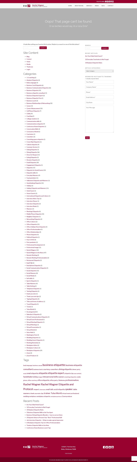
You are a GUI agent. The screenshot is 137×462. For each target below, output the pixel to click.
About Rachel (79, 5)
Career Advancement (33, 108)
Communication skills (32, 121)
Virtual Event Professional (34, 319)
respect (36, 389)
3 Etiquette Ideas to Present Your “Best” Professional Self (44, 417)
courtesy (46, 369)
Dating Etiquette (31, 149)
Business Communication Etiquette (37, 88)
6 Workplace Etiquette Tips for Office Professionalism (43, 423)
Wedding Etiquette (32, 337)
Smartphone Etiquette (33, 265)
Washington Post (31, 335)
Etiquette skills (31, 173)
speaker (69, 389)
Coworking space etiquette (34, 139)
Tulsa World (30, 309)
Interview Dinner (31, 201)
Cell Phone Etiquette (32, 111)
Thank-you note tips (32, 296)
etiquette (43, 373)
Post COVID (30, 240)
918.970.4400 (100, 1)
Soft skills (29, 278)
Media (97, 5)
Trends (28, 306)
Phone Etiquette (31, 234)
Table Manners (31, 283)
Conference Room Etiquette (35, 126)
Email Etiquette (31, 162)
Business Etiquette (32, 90)
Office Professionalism (33, 229)
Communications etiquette (34, 124)
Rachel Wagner (31, 250)
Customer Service (32, 147)
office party (54, 380)
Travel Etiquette (31, 304)
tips (42, 393)
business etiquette (54, 364)
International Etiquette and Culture (37, 196)
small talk (49, 389)
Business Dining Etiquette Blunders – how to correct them (44, 415)
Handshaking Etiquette (33, 183)
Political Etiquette (32, 237)
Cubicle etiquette (31, 144)
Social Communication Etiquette (36, 268)
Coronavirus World (32, 131)
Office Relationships (32, 232)
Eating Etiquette (31, 157)
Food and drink (31, 178)
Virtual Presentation (32, 327)
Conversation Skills (32, 129)
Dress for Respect (32, 155)
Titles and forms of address (34, 301)
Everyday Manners (32, 175)
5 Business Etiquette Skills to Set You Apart (39, 412)
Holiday (28, 186)
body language (27, 365)
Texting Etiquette (31, 291)
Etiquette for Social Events (34, 170)
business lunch (38, 369)
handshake (27, 377)
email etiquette (32, 373)
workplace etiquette (43, 396)
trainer (47, 393)
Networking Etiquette (33, 219)
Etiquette (29, 167)
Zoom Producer (31, 355)
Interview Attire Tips (32, 198)
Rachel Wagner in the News (35, 252)
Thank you (29, 67)
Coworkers (29, 137)
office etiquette (43, 380)
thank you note (31, 294)
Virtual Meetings (31, 325)
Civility (28, 113)
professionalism (72, 380)
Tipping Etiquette (32, 299)
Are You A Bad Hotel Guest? (35, 404)
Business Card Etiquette (34, 85)
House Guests (30, 193)
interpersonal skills (50, 377)
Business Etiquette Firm (33, 98)
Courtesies (29, 134)
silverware (42, 389)
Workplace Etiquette (33, 350)
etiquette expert (56, 373)
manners (61, 377)
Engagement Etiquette (33, 165)
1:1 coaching (30, 77)
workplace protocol (56, 396)
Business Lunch (31, 101)
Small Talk (29, 263)
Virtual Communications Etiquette (37, 317)
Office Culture (31, 222)
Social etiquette (31, 270)
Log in (28, 69)
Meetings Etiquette (32, 211)
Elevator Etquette (32, 160)
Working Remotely (32, 343)
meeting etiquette (70, 377)
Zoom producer (67, 396)
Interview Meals (31, 206)
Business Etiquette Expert (34, 95)
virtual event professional (70, 393)
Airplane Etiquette (32, 80)
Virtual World (30, 330)
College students (31, 119)
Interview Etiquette (32, 204)
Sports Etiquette (31, 281)
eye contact (77, 373)
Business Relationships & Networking (38, 103)
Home (70, 5)
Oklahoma (61, 380)
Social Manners (31, 273)
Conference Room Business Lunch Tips (38, 428)
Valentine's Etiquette (33, 314)
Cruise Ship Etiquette (33, 142)
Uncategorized (31, 312)
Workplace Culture (32, 348)
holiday (35, 377)
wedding (26, 396)
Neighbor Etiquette (32, 216)
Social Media (30, 276)
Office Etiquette (31, 224)
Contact (110, 5)
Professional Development (34, 245)
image (40, 377)
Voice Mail (29, 332)
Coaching (29, 116)
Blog (103, 5)
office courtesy (32, 380)
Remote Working (31, 255)
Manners (29, 209)
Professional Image (32, 247)
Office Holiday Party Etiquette (35, 227)
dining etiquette (65, 369)
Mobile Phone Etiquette (33, 214)
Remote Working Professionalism (36, 258)
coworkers (54, 369)
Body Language (31, 83)
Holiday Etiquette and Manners (36, 188)
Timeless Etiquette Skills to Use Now (37, 425)
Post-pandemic (31, 242)
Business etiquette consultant (35, 93)
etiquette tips (69, 373)
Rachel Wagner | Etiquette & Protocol (61, 459)
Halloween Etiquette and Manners (37, 180)
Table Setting (30, 286)
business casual (37, 365)
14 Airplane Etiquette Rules (35, 410)
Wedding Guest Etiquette (34, 340)
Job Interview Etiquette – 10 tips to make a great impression (44, 420)
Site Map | (78, 459)
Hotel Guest (30, 191)
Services (89, 5)
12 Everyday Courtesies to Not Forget (38, 407)
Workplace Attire (31, 345)
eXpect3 (86, 459)
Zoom (28, 353)
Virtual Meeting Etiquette (34, 322)
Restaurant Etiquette (33, 260)
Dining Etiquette (31, 152)
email (24, 373)
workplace (32, 396)
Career (28, 106)
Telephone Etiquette (32, 288)
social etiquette (59, 389)
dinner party (76, 369)
